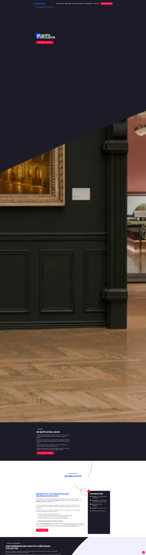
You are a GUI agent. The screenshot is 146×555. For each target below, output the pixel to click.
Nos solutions (60, 3)
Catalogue (96, 3)
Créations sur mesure (77, 3)
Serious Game (68, 3)
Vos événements (88, 3)
